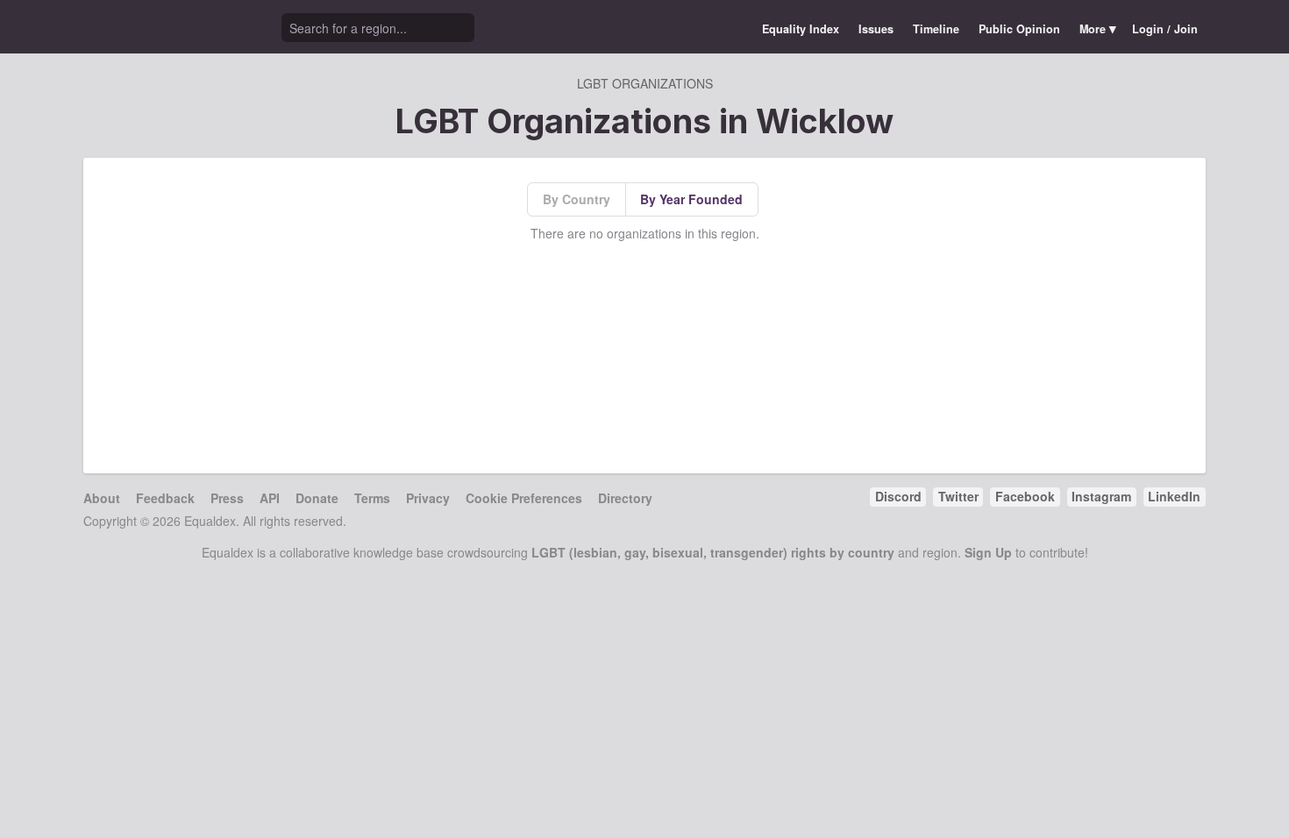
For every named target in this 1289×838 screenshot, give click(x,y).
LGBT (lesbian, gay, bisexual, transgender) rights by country (712, 552)
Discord (898, 496)
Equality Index (800, 29)
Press (227, 498)
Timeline (936, 29)
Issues (876, 29)
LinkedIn (1174, 496)
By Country (576, 199)
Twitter (958, 496)
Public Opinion (1019, 29)
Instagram (1101, 496)
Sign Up (988, 552)
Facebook (1025, 496)
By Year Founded (691, 199)
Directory (625, 498)
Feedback (165, 498)
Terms (372, 498)
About (101, 498)
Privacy (428, 498)
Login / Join (1165, 29)
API (270, 498)
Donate (317, 498)
